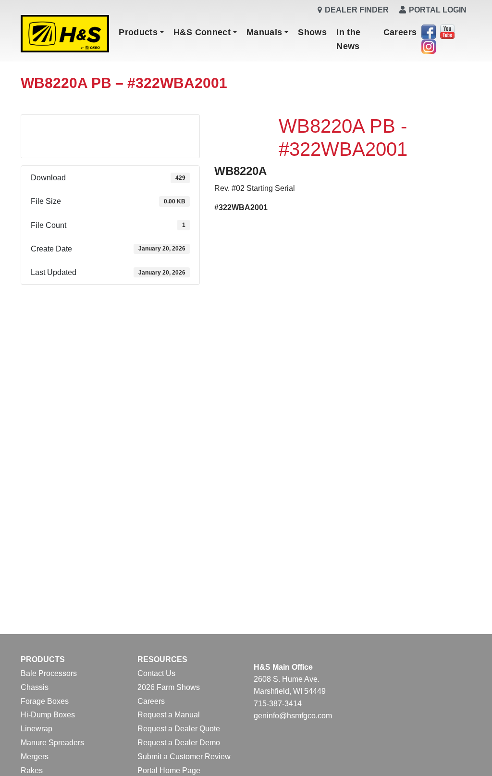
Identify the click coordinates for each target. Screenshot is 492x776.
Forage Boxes (45, 701)
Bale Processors (49, 673)
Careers (400, 32)
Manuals (264, 32)
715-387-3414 (278, 704)
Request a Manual (168, 715)
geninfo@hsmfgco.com (293, 716)
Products (138, 32)
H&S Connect (202, 32)
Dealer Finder (357, 10)
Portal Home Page (168, 770)
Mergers (35, 756)
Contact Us (156, 673)
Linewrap (36, 729)
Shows (312, 32)
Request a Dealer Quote (178, 729)
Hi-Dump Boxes (48, 715)
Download (110, 128)
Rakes (32, 770)
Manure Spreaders (52, 742)
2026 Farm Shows (168, 687)
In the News (348, 38)
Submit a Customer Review (184, 756)
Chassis (35, 687)
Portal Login (438, 10)
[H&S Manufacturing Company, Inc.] (65, 34)
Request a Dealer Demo (178, 742)
